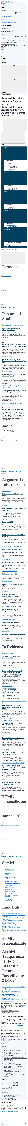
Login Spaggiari (14, 42)
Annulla (3, 94)
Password (17, 13)
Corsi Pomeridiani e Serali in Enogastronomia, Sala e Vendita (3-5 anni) (14, 360)
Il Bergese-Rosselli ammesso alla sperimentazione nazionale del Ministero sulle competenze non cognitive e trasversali (12, 673)
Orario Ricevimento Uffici (10, 622)
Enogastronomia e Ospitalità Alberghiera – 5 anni (11, 329)
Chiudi (2, 52)
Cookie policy (7, 1091)
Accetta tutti (7, 1012)
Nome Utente (18, 12)
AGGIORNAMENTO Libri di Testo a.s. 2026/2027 (13, 753)
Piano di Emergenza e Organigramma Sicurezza (10, 595)
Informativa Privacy (8, 1094)
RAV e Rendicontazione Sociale (12, 549)
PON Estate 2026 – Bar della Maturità (11, 783)
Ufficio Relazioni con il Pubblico (12, 1095)
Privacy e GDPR (7, 522)
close (2, 144)
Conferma (8, 94)
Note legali (6, 1092)
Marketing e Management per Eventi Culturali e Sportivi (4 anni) (14, 391)
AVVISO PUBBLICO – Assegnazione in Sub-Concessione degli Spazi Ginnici (12, 690)
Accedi (2, 4)
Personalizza (5, 1010)
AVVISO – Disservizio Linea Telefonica (11, 657)
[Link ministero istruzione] (7, 2)
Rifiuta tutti (14, 1010)
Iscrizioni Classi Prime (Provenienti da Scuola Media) (13, 738)
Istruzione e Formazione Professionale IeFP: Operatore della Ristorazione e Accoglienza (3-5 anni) (14, 344)
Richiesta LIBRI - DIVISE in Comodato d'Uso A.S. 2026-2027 (12, 707)
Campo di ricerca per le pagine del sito (10, 249)
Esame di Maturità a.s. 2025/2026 (13, 562)
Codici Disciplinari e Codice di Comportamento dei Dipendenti (12, 610)
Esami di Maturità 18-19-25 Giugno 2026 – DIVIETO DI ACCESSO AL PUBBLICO (13, 767)
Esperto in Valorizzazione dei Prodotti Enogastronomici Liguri (12, 408)
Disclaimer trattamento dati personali (10, 1111)
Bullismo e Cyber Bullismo (10, 574)
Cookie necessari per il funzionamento (10, 1030)
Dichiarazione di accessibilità (11, 1096)
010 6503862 (9, 1052)
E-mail (17, 36)
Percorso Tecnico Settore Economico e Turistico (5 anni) (13, 375)
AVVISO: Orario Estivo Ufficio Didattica (12, 724)
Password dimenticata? (6, 16)
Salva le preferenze (13, 1036)
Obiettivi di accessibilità (9, 1098)
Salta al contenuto (5, 1)
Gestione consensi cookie (10, 1099)
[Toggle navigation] (13, 137)
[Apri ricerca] (15, 125)
